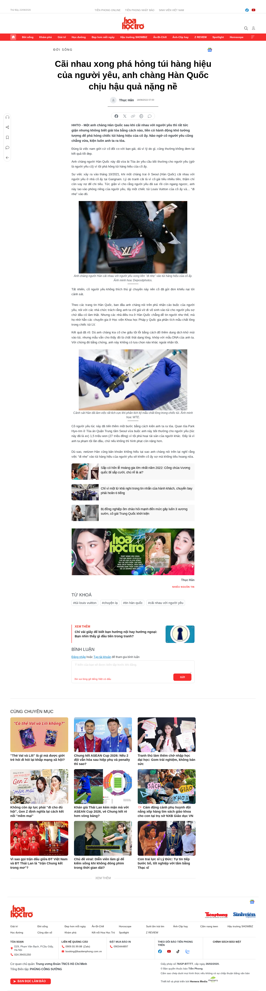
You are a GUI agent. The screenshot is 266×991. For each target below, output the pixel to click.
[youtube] (253, 10)
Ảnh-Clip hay (180, 37)
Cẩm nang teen (209, 926)
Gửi (182, 677)
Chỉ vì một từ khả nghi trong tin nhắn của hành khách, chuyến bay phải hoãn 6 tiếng (146, 491)
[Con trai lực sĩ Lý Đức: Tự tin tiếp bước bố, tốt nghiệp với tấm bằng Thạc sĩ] (167, 838)
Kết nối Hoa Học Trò (103, 932)
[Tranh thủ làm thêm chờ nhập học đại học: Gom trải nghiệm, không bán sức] (167, 734)
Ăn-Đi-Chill (160, 37)
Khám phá (45, 37)
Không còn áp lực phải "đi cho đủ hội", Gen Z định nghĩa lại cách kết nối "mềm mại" (37, 812)
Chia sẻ (7, 127)
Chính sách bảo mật (227, 941)
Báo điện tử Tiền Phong (133, 23)
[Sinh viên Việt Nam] (244, 915)
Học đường (79, 37)
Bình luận (7, 147)
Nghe (7, 117)
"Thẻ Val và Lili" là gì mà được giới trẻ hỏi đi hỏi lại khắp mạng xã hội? (37, 758)
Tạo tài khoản (102, 656)
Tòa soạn (17, 941)
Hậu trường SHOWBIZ (133, 37)
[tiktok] (180, 951)
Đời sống (27, 37)
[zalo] (189, 951)
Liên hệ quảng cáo (75, 941)
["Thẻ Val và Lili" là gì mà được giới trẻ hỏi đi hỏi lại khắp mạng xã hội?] (39, 734)
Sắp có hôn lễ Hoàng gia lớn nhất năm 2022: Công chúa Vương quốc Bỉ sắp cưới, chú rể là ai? (145, 470)
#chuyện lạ (110, 603)
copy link (133, 116)
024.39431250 (22, 954)
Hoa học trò (21, 911)
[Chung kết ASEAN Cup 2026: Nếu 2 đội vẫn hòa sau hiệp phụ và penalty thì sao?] (103, 734)
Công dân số (44, 932)
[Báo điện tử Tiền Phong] (216, 915)
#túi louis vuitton (84, 603)
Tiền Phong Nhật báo (139, 10)
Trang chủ (13, 37)
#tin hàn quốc (133, 603)
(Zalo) (86, 946)
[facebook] (247, 10)
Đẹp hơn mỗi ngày (103, 37)
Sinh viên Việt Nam (171, 10)
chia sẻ (116, 116)
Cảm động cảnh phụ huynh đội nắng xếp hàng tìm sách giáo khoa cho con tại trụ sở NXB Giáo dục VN (165, 812)
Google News (210, 50)
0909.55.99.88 (74, 946)
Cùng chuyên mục (31, 711)
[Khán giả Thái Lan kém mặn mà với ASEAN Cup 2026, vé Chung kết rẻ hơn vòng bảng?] (103, 786)
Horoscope (236, 37)
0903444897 (121, 946)
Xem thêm (253, 37)
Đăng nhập (78, 656)
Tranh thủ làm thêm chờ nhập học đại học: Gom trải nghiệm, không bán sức (166, 760)
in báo (141, 116)
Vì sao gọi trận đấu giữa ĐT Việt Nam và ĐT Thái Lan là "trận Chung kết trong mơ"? (38, 863)
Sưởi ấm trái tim (155, 926)
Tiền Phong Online (108, 10)
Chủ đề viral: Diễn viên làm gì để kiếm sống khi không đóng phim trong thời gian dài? (99, 863)
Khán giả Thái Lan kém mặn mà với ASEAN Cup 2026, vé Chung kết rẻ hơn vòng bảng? (101, 812)
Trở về (7, 157)
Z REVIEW (201, 37)
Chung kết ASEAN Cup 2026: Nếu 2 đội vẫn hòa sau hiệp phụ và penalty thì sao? (102, 760)
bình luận (149, 116)
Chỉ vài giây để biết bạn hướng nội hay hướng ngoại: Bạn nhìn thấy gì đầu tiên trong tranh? (116, 634)
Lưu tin (7, 137)
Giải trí (62, 37)
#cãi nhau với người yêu (165, 603)
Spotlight (218, 37)
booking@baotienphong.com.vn (84, 951)
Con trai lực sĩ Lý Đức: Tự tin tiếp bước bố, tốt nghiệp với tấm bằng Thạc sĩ (164, 863)
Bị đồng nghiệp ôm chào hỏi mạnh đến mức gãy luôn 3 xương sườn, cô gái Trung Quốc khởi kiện (144, 511)
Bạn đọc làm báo (32, 981)
